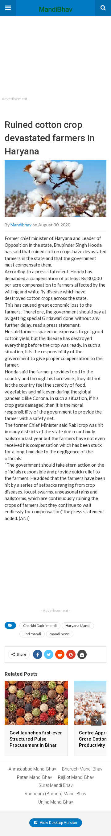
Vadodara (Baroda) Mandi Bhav (55, 793)
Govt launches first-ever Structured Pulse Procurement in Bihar (36, 739)
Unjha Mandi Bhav (55, 802)
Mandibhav (20, 224)
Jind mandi (32, 634)
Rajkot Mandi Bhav (76, 777)
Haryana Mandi (77, 625)
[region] (46, 54)
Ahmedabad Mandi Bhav (32, 769)
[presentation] (96, 721)
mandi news (60, 634)
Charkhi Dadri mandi (40, 625)
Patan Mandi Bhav (34, 777)
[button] (8, 8)
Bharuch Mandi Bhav (82, 769)
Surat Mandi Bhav (56, 785)
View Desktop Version (58, 823)
